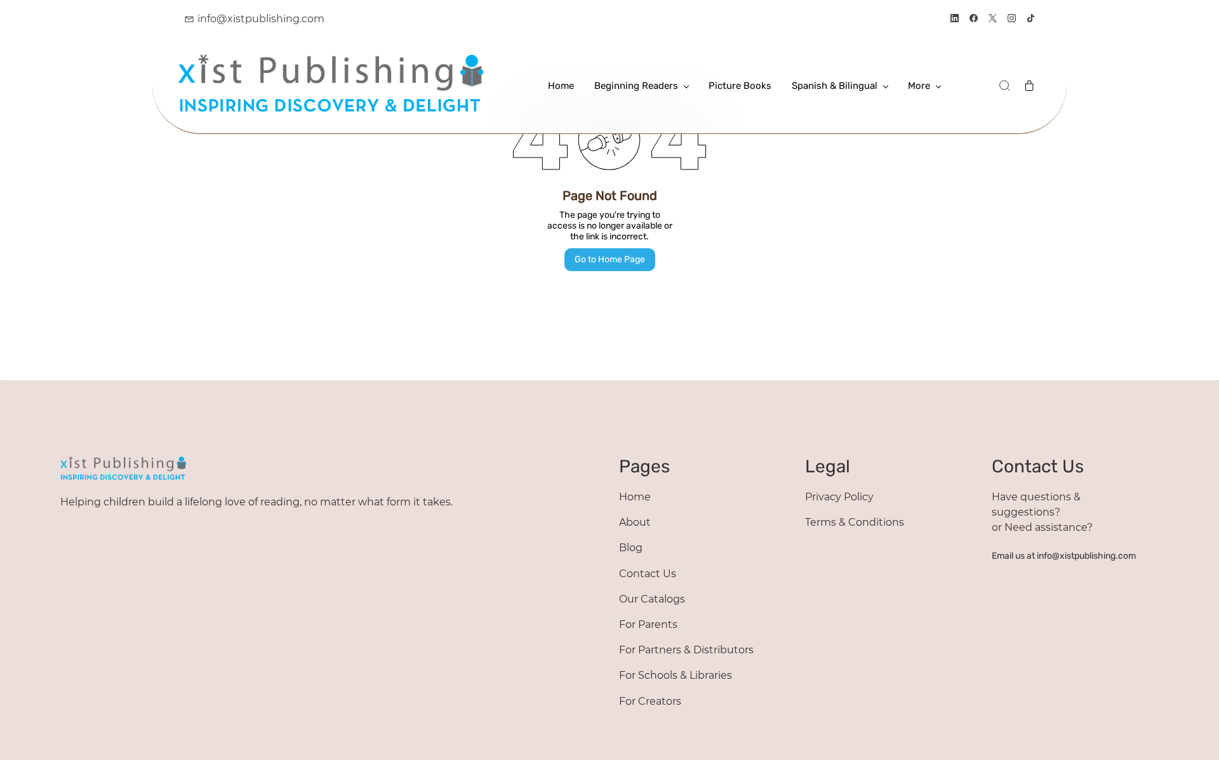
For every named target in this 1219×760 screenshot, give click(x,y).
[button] (1004, 85)
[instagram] (1012, 19)
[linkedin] (954, 19)
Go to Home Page (610, 259)
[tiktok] (1031, 19)
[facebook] (973, 19)
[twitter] (993, 19)
